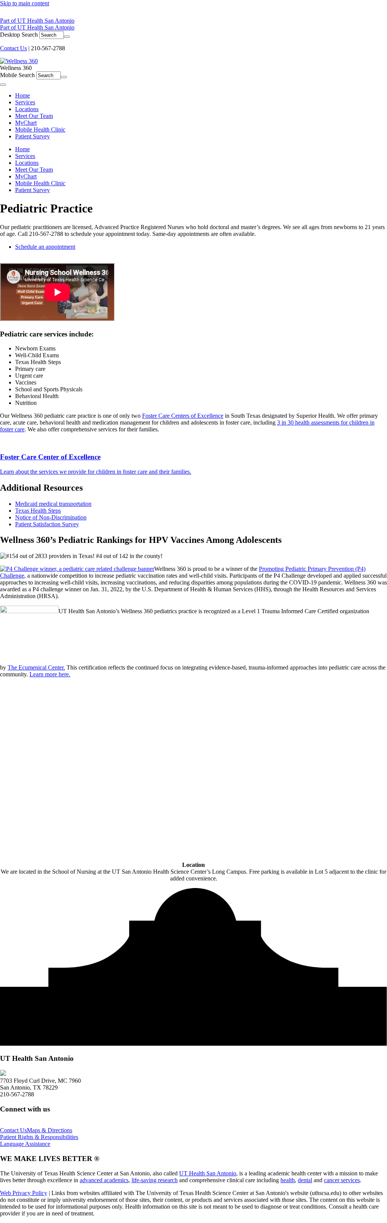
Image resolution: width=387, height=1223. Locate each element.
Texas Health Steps (38, 510)
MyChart (26, 176)
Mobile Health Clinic (40, 183)
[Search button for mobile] (64, 77)
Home (22, 149)
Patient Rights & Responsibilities (39, 1137)
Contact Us (13, 48)
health (287, 1180)
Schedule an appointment (45, 246)
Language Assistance (25, 1144)
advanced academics (104, 1180)
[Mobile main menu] (3, 85)
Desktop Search (19, 34)
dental (305, 1180)
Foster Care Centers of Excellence (182, 415)
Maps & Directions (49, 1130)
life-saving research (155, 1180)
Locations (27, 163)
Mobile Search (17, 75)
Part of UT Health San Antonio (37, 20)
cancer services (342, 1180)
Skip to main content (24, 3)
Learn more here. (49, 674)
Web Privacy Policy (23, 1193)
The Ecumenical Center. (36, 667)
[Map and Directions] (3, 1074)
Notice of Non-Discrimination (51, 517)
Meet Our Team (34, 169)
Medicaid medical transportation (53, 504)
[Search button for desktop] (67, 37)
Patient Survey (32, 190)
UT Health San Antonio (207, 1173)
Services (25, 156)
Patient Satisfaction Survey (47, 524)
